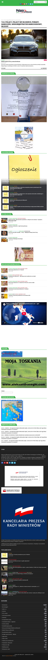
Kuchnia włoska (14, 218)
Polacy (8, 22)
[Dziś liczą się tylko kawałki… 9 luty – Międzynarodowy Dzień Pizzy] (4, 233)
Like (45, 60)
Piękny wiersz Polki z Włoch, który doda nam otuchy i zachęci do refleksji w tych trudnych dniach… (26, 593)
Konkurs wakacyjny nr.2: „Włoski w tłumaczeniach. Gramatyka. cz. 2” (23, 586)
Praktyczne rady (7, 60)
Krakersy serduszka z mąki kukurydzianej (17, 226)
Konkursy (13, 585)
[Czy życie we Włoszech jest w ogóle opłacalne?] (4, 561)
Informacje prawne (15, 572)
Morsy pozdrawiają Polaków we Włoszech (11, 628)
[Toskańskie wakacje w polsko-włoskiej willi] (4, 581)
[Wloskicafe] (11, 356)
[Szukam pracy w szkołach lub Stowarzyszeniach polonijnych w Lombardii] (24, 170)
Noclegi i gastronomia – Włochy (9, 634)
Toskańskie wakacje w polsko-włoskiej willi (18, 580)
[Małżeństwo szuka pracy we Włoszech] (5, 201)
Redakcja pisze (5, 647)
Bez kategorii (5, 607)
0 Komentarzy (44, 68)
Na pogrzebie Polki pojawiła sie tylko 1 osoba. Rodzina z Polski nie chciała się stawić (27, 567)
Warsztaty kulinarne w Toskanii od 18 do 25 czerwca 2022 (21, 282)
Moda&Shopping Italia (7, 626)
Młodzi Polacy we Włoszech (8, 630)
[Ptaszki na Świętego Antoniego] (4, 239)
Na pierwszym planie (27, 231)
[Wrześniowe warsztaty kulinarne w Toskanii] (4, 289)
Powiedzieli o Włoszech (7, 642)
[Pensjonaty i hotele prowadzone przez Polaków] (4, 555)
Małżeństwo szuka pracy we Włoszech (18, 200)
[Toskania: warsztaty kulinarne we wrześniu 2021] (4, 296)
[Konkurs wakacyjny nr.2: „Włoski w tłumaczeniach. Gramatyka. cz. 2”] (4, 587)
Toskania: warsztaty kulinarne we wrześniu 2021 (19, 295)
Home (2, 20)
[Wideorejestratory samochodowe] (24, 44)
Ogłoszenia (15, 186)
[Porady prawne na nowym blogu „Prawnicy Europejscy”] (4, 574)
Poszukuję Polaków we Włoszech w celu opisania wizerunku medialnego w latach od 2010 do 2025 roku (26, 194)
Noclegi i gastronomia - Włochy (22, 268)
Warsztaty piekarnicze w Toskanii (16, 269)
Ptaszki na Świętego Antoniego (15, 238)
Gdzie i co (13, 294)
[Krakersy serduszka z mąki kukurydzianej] (4, 226)
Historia (4, 611)
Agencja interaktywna (9, 655)
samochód (6, 24)
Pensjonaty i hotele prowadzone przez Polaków (19, 554)
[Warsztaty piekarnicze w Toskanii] (4, 270)
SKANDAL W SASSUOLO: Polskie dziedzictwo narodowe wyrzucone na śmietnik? (22, 435)
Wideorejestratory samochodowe (10, 61)
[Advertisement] (10, 337)
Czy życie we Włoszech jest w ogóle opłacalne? (19, 560)
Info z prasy (4, 613)
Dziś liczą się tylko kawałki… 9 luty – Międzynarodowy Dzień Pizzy (23, 232)
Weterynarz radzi (6, 649)
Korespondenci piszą (15, 231)
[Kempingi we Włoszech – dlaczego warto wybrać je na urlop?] (4, 277)
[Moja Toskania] (24, 387)
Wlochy (4, 26)
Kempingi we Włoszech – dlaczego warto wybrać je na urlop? (22, 276)
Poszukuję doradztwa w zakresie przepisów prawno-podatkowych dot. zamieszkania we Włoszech (26, 188)
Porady (35, 22)
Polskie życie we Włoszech (22, 218)
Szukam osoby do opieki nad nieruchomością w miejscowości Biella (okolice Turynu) (27, 207)
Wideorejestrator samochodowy (27, 24)
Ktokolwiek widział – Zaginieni (8, 621)
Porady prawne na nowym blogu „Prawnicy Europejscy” (20, 573)
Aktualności (3, 60)
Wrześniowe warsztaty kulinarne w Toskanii (18, 289)
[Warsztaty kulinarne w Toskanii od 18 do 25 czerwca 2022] (4, 283)
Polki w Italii (4, 638)
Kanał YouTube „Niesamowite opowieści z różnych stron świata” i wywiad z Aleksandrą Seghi (25, 220)
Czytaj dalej (3, 68)
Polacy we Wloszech (22, 22)
